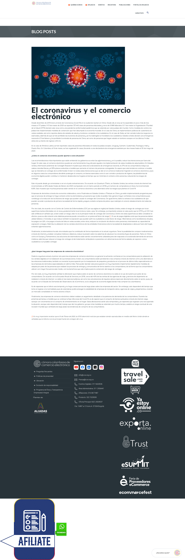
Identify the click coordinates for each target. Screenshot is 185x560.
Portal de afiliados (141, 5)
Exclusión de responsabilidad (47, 385)
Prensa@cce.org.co (86, 380)
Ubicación (40, 381)
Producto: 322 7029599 (87, 397)
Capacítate (139, 13)
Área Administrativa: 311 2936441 (91, 389)
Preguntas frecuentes (44, 372)
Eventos (101, 5)
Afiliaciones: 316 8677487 (88, 393)
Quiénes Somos (76, 5)
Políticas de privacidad (44, 376)
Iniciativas (112, 5)
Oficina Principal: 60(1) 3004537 (90, 402)
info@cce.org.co (84, 375)
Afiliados (91, 5)
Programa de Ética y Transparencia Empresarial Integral (48, 391)
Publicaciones (124, 5)
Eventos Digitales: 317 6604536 (90, 384)
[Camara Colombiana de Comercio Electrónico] (45, 3)
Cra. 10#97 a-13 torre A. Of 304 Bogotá (89, 406)
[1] (110, 216)
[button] (148, 13)
